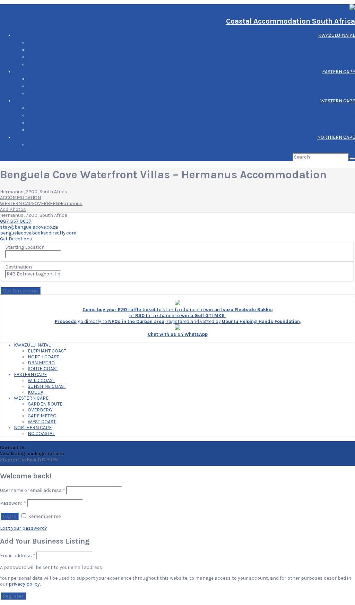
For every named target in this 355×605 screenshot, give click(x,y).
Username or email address (32, 490)
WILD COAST (341, 79)
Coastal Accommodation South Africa (290, 21)
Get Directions (16, 239)
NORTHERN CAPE (336, 137)
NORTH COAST (339, 50)
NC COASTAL (341, 144)
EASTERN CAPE (338, 72)
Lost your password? (23, 528)
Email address (17, 556)
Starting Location (25, 247)
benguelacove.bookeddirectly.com (38, 233)
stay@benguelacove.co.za (29, 227)
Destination (18, 267)
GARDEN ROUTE (337, 108)
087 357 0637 (16, 221)
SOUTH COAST (339, 64)
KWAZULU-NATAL (336, 35)
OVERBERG (343, 115)
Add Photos (13, 209)
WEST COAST (341, 130)
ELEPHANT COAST (336, 42)
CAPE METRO (340, 123)
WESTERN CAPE (337, 101)
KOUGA (347, 93)
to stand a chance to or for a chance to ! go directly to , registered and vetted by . (178, 315)
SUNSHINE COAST (336, 86)
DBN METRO (341, 57)
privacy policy (24, 584)
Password (13, 503)
